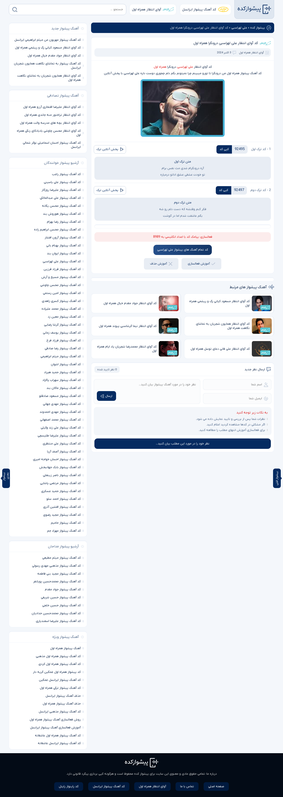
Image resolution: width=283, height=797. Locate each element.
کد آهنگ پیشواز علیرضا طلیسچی (59, 436)
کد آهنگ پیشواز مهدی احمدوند (60, 412)
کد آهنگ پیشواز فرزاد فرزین (62, 269)
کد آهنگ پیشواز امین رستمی (62, 293)
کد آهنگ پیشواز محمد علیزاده (61, 309)
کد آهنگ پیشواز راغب (66, 174)
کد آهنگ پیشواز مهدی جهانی (62, 404)
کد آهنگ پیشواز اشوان (66, 364)
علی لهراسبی (239, 28)
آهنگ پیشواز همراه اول (65, 648)
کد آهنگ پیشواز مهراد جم (64, 531)
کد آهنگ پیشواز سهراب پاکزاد (61, 380)
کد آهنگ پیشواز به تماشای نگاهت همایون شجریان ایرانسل (47, 66)
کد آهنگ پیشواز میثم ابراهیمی (60, 356)
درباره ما (212, 774)
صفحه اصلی (216, 786)
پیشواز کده (257, 28)
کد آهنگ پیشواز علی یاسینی (62, 182)
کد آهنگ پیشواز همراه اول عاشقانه (58, 735)
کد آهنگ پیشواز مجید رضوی (62, 515)
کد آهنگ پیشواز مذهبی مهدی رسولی (56, 566)
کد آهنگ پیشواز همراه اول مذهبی (58, 656)
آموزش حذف (158, 264)
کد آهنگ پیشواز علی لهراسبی (62, 261)
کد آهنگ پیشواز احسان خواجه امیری (57, 459)
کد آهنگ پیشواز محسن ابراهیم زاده (57, 230)
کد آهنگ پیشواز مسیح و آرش (61, 277)
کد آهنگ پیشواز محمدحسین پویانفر (57, 581)
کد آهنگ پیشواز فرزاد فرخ (63, 340)
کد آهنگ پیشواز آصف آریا (64, 452)
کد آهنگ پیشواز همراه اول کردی (59, 664)
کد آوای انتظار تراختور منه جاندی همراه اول (52, 115)
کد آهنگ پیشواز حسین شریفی (61, 597)
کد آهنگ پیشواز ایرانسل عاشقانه (59, 743)
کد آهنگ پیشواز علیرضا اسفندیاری (58, 621)
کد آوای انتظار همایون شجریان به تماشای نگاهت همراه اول (49, 78)
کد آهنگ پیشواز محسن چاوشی (60, 285)
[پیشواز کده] (254, 9)
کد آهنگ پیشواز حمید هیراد (62, 372)
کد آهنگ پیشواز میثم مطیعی (61, 558)
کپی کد (224, 149)
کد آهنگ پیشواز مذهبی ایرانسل (60, 712)
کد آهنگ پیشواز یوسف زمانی (62, 333)
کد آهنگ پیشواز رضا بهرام (64, 222)
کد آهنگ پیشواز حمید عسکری (61, 491)
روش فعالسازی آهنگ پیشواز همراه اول (55, 720)
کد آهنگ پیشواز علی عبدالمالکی (60, 198)
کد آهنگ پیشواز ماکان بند (63, 388)
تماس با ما (187, 786)
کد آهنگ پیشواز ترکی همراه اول (60, 688)
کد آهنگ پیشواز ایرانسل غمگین (60, 680)
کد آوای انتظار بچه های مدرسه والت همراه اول (50, 123)
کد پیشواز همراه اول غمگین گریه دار (57, 672)
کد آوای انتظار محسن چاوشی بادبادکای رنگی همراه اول (49, 133)
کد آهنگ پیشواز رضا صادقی (63, 348)
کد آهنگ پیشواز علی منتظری (62, 444)
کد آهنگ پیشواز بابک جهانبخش (60, 467)
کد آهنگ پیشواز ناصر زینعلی (62, 475)
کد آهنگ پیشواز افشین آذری (62, 507)
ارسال (108, 396)
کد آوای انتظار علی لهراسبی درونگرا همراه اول (225, 43)
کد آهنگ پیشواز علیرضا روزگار (61, 190)
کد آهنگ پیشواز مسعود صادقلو (60, 396)
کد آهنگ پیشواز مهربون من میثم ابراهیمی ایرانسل (47, 40)
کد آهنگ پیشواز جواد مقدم (63, 589)
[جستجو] (14, 9)
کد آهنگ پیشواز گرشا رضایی (62, 325)
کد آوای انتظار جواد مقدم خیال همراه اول (54, 56)
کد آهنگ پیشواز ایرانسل (199, 9)
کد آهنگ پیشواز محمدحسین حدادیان (56, 613)
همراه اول (160, 67)
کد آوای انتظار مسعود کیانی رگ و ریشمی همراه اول (48, 48)
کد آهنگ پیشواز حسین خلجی (61, 605)
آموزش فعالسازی (199, 264)
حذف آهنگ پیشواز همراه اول (62, 704)
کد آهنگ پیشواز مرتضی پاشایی (60, 483)
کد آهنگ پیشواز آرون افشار (63, 237)
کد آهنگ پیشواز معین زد (64, 317)
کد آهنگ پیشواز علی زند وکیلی (61, 428)
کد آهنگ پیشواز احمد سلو (63, 499)
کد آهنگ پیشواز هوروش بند (62, 214)
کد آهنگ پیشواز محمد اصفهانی (60, 420)
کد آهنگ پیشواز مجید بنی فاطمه (59, 574)
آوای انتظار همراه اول (146, 9)
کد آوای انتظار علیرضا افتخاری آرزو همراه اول (52, 107)
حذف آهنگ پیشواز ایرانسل (63, 696)
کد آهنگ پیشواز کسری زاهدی (61, 301)
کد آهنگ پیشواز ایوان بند (64, 253)
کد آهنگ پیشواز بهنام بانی (63, 245)
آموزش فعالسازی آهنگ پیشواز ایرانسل (55, 728)
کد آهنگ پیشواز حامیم (66, 523)
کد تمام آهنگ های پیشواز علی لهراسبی (182, 250)
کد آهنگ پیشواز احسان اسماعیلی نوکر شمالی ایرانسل (52, 145)
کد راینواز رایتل (68, 786)
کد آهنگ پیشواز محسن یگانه (61, 206)
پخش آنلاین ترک (107, 149)
